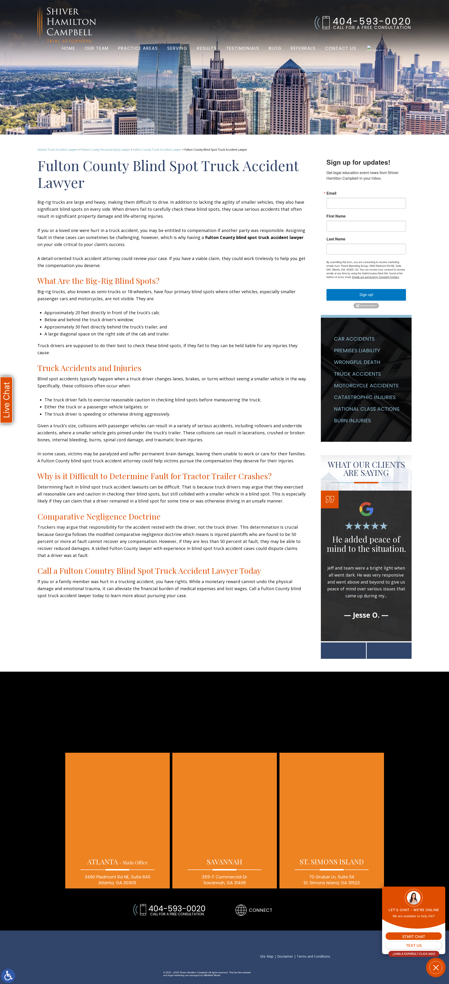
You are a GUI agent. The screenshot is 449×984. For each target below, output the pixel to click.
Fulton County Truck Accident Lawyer (157, 150)
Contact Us (340, 48)
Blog (275, 48)
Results (207, 48)
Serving (177, 48)
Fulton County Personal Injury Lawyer (105, 150)
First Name (336, 216)
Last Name (335, 239)
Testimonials (243, 48)
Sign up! (366, 295)
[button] (343, 650)
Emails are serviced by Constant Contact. (375, 277)
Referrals (303, 48)
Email (331, 193)
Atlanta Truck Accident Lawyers (57, 150)
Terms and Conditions (313, 957)
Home (68, 48)
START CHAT (413, 936)
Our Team (97, 48)
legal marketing (176, 975)
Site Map (266, 957)
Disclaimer (285, 957)
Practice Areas (138, 48)
